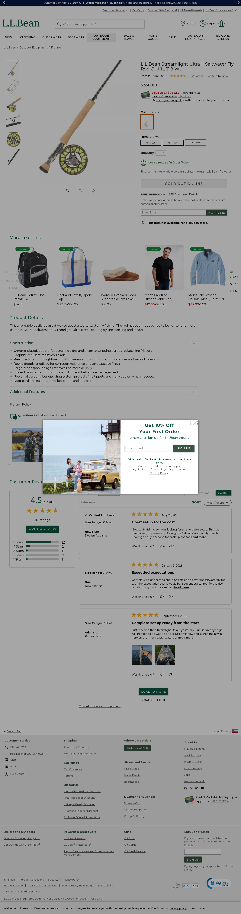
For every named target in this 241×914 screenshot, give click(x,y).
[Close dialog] (194, 423)
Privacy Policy (159, 472)
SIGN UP (184, 448)
